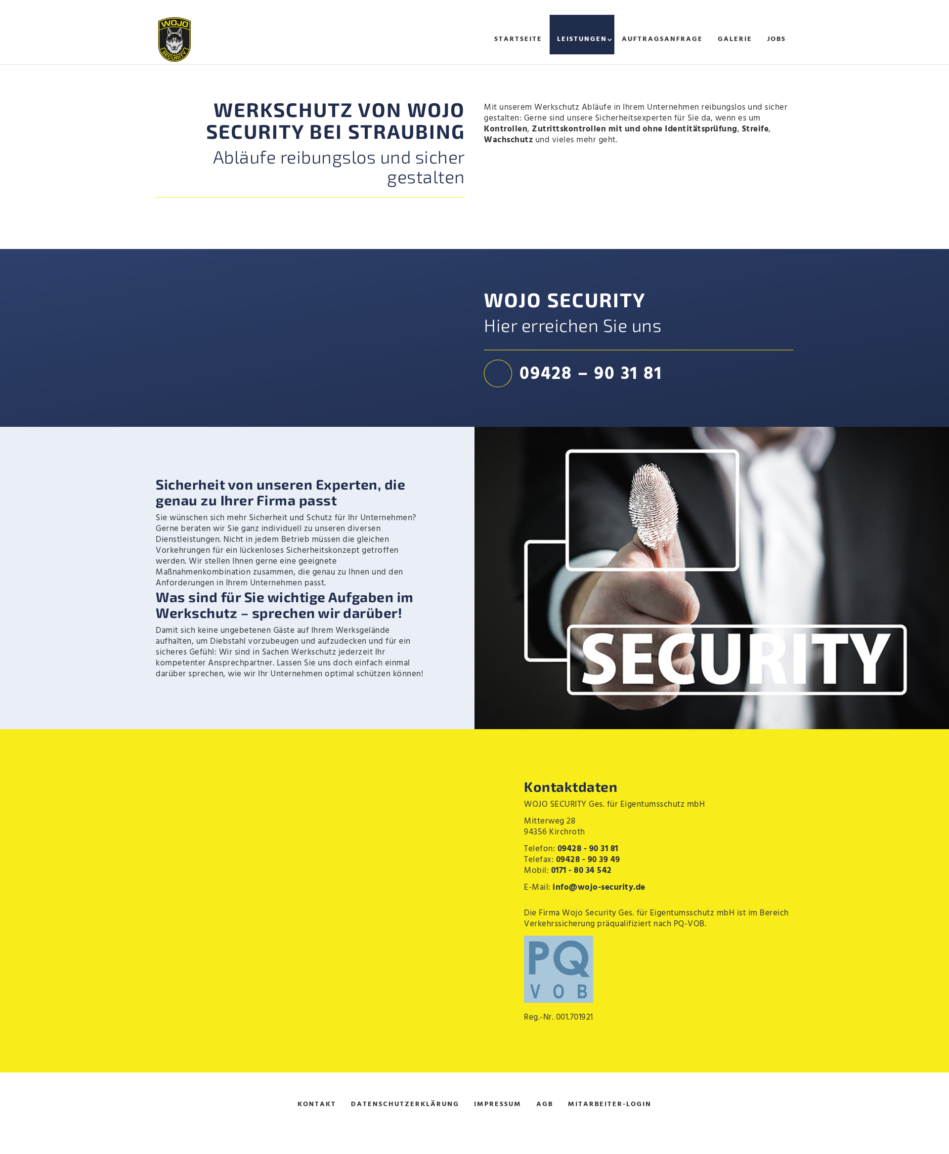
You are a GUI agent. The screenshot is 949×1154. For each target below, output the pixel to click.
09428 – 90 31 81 (590, 374)
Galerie (735, 39)
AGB (544, 1104)
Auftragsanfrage (662, 39)
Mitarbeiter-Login (609, 1104)
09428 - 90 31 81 (588, 849)
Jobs (776, 39)
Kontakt (317, 1104)
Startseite (518, 39)
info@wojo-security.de (599, 887)
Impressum (497, 1104)
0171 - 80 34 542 (581, 870)
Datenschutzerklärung (405, 1104)
